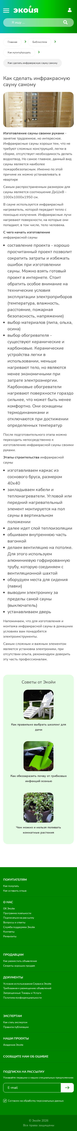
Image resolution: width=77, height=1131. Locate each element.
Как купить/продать (19, 52)
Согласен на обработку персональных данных (36, 1100)
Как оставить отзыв (15, 890)
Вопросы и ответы (14, 922)
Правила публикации (16, 1027)
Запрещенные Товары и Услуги (22, 993)
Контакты (9, 931)
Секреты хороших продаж (19, 965)
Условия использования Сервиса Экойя (27, 983)
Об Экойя (9, 908)
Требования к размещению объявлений (27, 988)
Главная (12, 42)
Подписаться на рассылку (18, 917)
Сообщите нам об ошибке (25, 1056)
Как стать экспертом (15, 1022)
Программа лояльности (17, 913)
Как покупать (11, 886)
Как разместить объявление (20, 961)
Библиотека (40, 42)
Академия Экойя (13, 1045)
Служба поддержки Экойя (19, 927)
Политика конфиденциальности (22, 997)
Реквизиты (9, 936)
